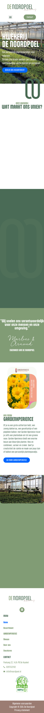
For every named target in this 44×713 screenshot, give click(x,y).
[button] (10, 17)
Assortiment (8, 628)
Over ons (7, 644)
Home (5, 622)
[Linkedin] (22, 609)
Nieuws (6, 639)
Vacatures (7, 650)
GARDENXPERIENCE (10, 633)
